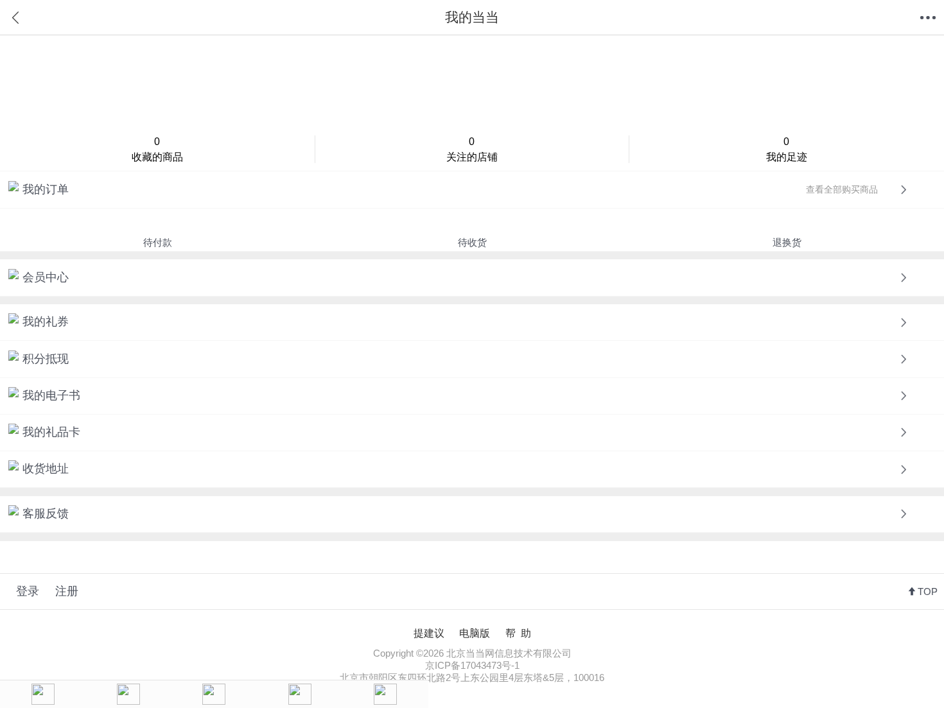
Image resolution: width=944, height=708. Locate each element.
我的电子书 (51, 395)
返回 (16, 17)
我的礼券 (45, 321)
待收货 (472, 242)
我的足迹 (786, 148)
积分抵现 (45, 358)
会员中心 (45, 277)
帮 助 (518, 633)
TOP (928, 591)
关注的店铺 (472, 148)
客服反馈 (45, 513)
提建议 (429, 633)
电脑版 (474, 633)
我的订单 (450, 189)
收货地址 (45, 468)
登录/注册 (472, 83)
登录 (27, 591)
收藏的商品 (157, 148)
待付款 (157, 242)
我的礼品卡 (51, 432)
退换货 (787, 242)
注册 (66, 591)
